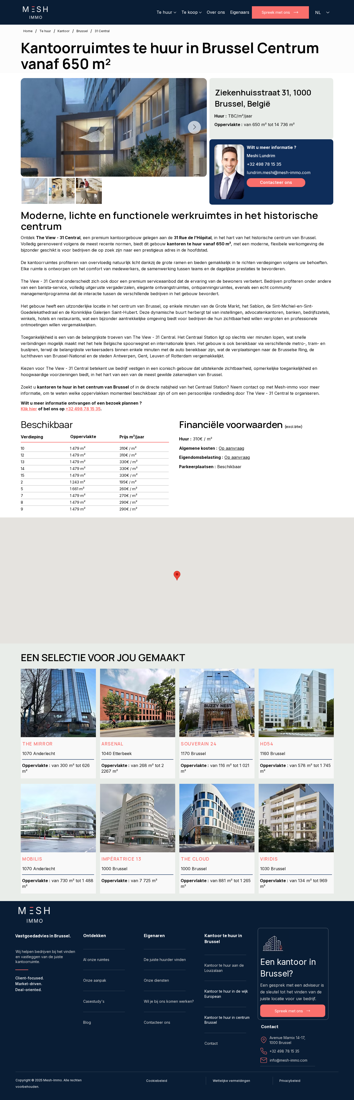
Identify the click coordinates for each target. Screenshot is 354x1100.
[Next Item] (194, 127)
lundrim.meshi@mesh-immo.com (278, 172)
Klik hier (29, 408)
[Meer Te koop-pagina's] (200, 12)
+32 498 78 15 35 (264, 164)
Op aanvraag (231, 448)
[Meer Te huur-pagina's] (175, 12)
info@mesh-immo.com (288, 1060)
